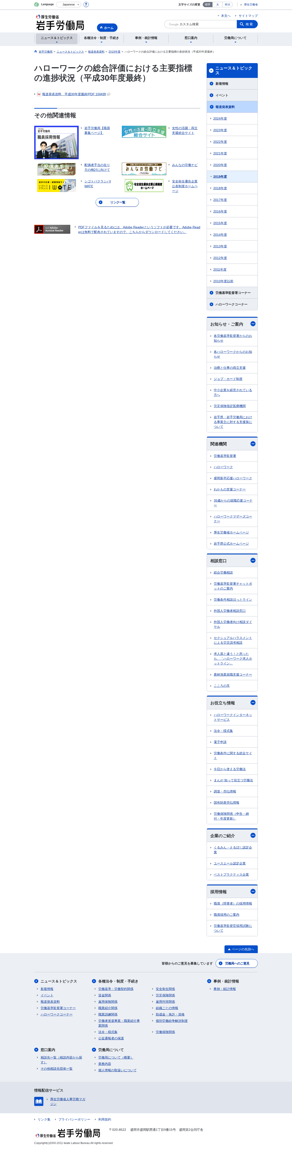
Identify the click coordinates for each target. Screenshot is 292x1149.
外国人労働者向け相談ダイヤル (233, 624)
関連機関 (218, 444)
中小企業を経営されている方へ (233, 392)
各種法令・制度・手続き (118, 981)
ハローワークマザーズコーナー (233, 519)
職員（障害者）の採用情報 (233, 903)
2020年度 (220, 165)
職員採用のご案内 (226, 914)
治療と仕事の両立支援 (230, 367)
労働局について (111, 1050)
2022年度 (220, 142)
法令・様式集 (223, 731)
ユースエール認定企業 (230, 863)
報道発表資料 (225, 107)
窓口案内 (48, 1050)
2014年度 (220, 234)
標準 (207, 4)
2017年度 (220, 200)
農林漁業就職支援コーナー (233, 674)
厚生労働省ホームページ (231, 532)
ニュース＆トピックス (233, 70)
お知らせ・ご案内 (226, 324)
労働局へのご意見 (237, 963)
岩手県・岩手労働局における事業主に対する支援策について (233, 421)
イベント (222, 95)
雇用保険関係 (107, 1001)
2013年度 (220, 246)
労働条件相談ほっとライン (233, 599)
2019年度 (220, 176)
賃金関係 (104, 995)
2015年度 (220, 223)
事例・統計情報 (226, 981)
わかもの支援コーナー (230, 489)
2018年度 (220, 188)
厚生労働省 (251, 4)
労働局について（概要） (115, 1057)
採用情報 (218, 892)
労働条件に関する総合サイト (233, 755)
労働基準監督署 (225, 456)
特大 (227, 4)
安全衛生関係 (165, 989)
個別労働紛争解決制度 (172, 1021)
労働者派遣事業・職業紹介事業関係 (119, 1023)
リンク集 (44, 1119)
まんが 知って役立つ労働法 (233, 780)
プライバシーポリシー (74, 1119)
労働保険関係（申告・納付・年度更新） (231, 816)
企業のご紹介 (222, 836)
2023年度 (220, 130)
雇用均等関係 (165, 1001)
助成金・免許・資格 (170, 1014)
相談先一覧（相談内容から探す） (61, 1060)
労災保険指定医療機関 (230, 406)
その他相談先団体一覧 (57, 1068)
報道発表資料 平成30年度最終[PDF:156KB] (74, 94)
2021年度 (220, 153)
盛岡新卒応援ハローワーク (233, 478)
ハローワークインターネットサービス (233, 717)
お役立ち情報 (222, 703)
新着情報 (222, 83)
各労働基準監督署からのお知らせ (233, 338)
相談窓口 (218, 561)
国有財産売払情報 (226, 802)
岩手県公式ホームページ (231, 543)
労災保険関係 (165, 995)
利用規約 (104, 1119)
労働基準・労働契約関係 (115, 989)
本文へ (226, 15)
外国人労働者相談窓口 (230, 611)
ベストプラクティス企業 (231, 874)
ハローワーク (223, 467)
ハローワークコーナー (232, 304)
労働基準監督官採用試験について (233, 928)
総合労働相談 (223, 572)
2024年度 (220, 118)
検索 (249, 24)
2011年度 (220, 269)
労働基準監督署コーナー (233, 293)
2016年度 (220, 211)
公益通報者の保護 (111, 1038)
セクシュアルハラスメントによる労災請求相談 (233, 640)
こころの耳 (222, 685)
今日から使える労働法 (230, 769)
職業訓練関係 (107, 1014)
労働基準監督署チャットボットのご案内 (233, 586)
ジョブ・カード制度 (228, 379)
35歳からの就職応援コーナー (233, 503)
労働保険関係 (165, 1032)
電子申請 (220, 742)
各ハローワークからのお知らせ (233, 354)
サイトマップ (248, 15)
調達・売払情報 (225, 791)
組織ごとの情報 (167, 1008)
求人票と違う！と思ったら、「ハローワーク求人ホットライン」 (233, 658)
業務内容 (104, 1064)
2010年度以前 (223, 281)
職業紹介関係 (107, 1008)
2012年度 (220, 258)
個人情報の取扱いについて (117, 1070)
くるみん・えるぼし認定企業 (233, 850)
